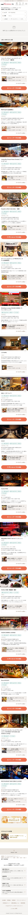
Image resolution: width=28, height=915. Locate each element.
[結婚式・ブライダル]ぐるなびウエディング (9, 856)
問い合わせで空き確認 (15, 237)
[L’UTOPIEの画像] (14, 343)
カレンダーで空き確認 (15, 88)
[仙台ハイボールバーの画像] (14, 384)
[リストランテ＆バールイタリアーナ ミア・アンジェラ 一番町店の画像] (14, 49)
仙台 (21, 857)
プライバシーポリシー (21, 900)
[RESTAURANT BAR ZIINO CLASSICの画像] (14, 772)
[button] (14, 870)
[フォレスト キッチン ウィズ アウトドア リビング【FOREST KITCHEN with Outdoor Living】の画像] (14, 721)
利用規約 (9, 900)
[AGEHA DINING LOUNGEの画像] (14, 623)
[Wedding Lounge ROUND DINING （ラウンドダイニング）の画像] (14, 299)
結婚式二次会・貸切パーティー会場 (8, 857)
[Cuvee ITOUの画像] (14, 479)
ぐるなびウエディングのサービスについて (13, 905)
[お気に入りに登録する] (25, 56)
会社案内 (4, 900)
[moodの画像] (14, 432)
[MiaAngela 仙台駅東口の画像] (14, 100)
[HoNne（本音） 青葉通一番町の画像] (14, 581)
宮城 (18, 857)
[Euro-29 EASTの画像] (14, 671)
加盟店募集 (23, 903)
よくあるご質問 (14, 908)
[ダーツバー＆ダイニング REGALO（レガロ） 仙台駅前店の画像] (14, 249)
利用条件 (14, 900)
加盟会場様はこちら (15, 903)
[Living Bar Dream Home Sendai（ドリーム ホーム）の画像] (14, 150)
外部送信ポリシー (6, 903)
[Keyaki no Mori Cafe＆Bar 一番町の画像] (14, 200)
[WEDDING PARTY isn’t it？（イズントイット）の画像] (14, 529)
